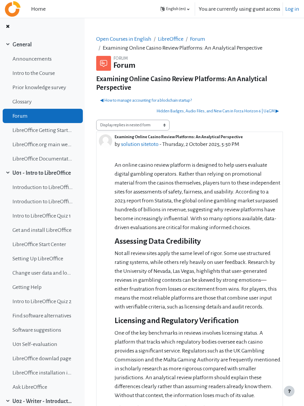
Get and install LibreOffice (42, 230)
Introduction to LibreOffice (42, 187)
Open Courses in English (123, 39)
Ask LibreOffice (29, 387)
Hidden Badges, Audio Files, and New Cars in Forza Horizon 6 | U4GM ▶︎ (217, 111)
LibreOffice (170, 39)
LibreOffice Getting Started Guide (42, 130)
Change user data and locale (42, 273)
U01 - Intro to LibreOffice (41, 173)
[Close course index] (7, 26)
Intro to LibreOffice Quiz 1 (41, 216)
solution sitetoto (140, 144)
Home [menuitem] (38, 9)
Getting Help (27, 287)
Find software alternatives (41, 316)
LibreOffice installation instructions (42, 373)
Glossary (22, 102)
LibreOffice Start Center (39, 244)
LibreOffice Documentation (42, 159)
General (22, 45)
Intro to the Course (33, 73)
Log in (292, 9)
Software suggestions (36, 330)
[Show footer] (289, 391)
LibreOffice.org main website (42, 144)
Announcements (32, 59)
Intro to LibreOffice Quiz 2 (42, 301)
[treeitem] (42, 101)
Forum (20, 116)
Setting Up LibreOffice (37, 259)
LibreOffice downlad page (41, 358)
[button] (175, 9)
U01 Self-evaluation (34, 344)
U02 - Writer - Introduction (42, 401)
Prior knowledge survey (39, 87)
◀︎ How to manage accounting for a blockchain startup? (146, 100)
